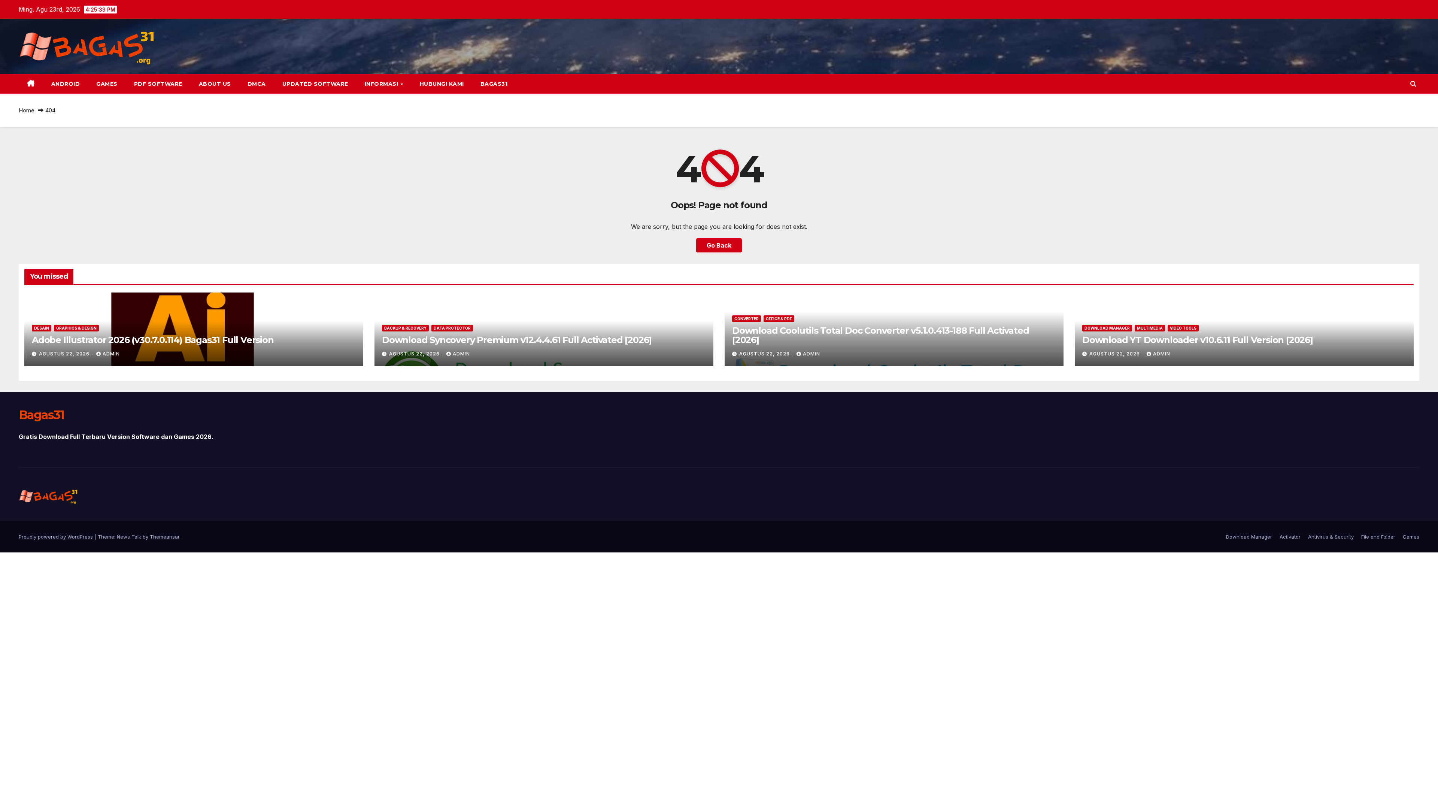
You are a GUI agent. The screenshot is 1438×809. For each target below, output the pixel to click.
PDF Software (158, 84)
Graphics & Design (76, 328)
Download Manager (1107, 328)
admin (111, 354)
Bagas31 (494, 84)
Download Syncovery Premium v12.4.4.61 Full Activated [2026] (517, 339)
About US (215, 84)
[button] (1413, 84)
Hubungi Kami (442, 84)
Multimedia (1150, 328)
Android (65, 84)
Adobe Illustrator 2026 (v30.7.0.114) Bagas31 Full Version (153, 339)
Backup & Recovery (405, 328)
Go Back (719, 245)
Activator (1290, 537)
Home (26, 110)
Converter (746, 318)
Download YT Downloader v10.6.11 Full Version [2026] (1197, 339)
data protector (452, 328)
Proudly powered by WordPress (56, 537)
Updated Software (315, 84)
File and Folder (1378, 537)
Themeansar (164, 537)
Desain (41, 328)
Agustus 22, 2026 (65, 354)
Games (107, 84)
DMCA (257, 84)
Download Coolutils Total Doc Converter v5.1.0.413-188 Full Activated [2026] (880, 335)
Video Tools (1183, 328)
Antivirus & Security (1331, 537)
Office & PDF (779, 318)
